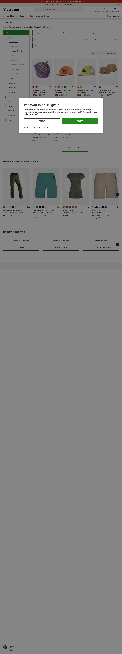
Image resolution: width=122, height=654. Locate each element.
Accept (80, 121)
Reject (42, 121)
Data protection (32, 114)
